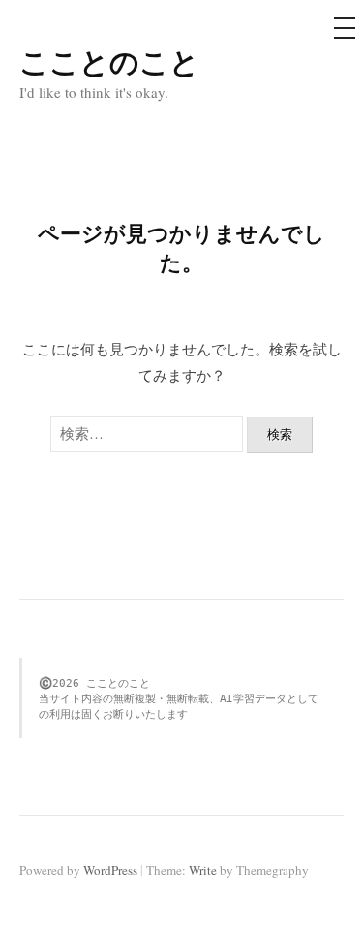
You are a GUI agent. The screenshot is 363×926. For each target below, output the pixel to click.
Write (203, 870)
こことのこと (109, 61)
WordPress (110, 870)
